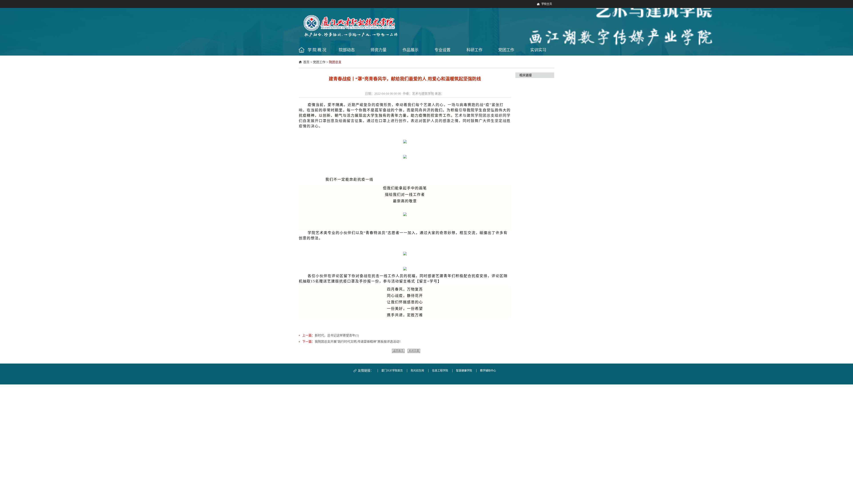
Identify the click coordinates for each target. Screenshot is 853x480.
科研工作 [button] (474, 50)
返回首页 (398, 350)
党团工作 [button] (506, 50)
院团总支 (335, 62)
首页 (306, 62)
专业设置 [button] (442, 50)
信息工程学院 (440, 370)
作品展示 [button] (411, 50)
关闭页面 (414, 350)
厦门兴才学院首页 (392, 370)
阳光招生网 (417, 370)
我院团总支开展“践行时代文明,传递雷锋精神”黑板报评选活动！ (358, 341)
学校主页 (546, 4)
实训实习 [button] (538, 50)
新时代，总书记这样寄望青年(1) (337, 335)
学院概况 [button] (317, 50)
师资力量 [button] (379, 50)
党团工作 (319, 62)
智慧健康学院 (464, 370)
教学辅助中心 (488, 370)
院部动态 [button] (347, 50)
